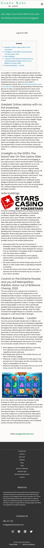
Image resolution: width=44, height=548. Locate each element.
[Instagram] (12, 531)
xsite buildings (10, 56)
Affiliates (22, 460)
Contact (22, 477)
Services (22, 454)
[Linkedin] (25, 531)
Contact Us (22, 516)
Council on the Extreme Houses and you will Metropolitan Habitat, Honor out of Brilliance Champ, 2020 (19, 61)
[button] (35, 4)
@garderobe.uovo (26, 434)
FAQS (22, 465)
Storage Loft (22, 451)
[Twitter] (31, 531)
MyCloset (22, 457)
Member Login (22, 471)
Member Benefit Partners (22, 474)
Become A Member (22, 468)
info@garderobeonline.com (13, 525)
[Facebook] (18, 531)
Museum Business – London (14, 65)
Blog (22, 463)
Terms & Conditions (28, 544)
